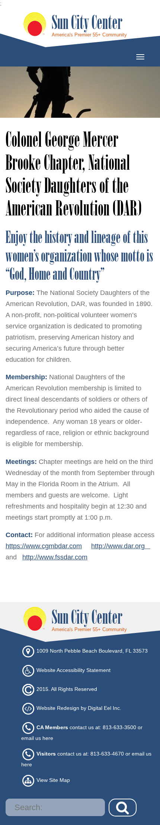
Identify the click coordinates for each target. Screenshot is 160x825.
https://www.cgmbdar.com (44, 546)
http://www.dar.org (120, 546)
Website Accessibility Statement (73, 670)
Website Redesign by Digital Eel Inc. (78, 708)
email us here (37, 738)
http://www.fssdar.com (54, 557)
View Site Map (53, 780)
